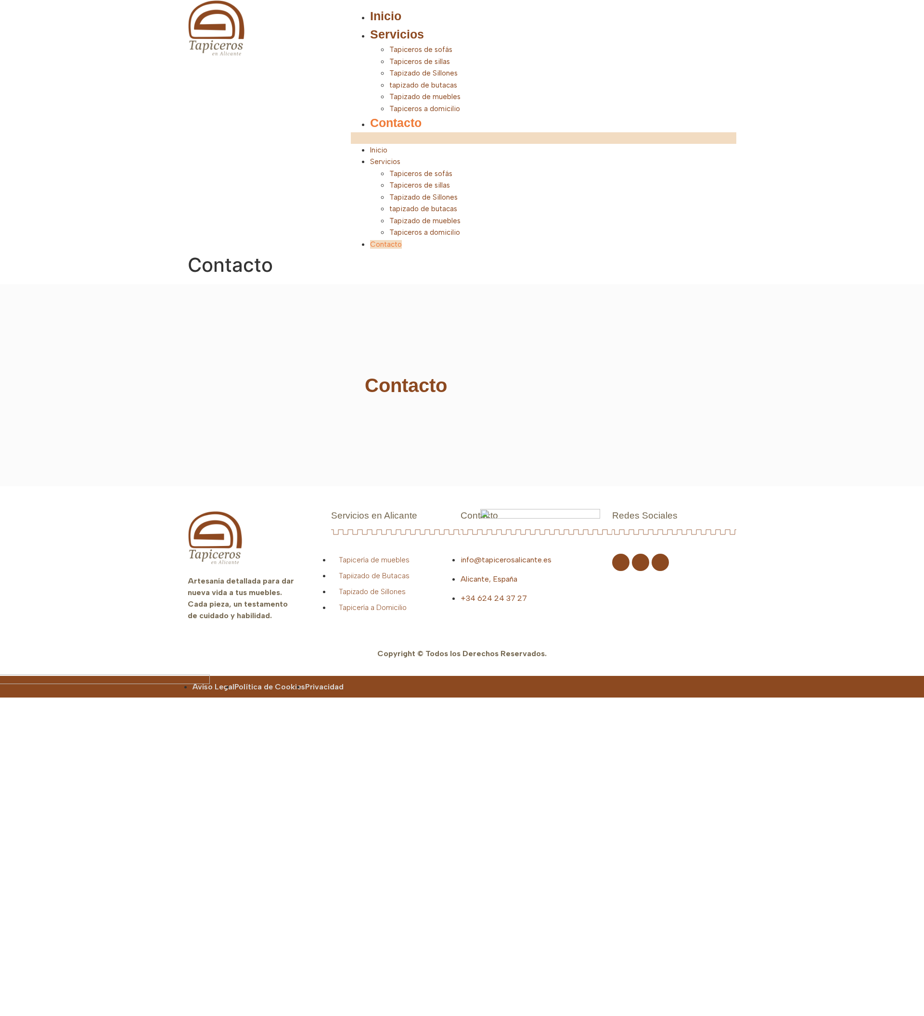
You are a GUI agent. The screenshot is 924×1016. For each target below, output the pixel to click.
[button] (543, 138)
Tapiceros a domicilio (424, 108)
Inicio (385, 16)
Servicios (397, 34)
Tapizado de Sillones (423, 73)
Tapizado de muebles (425, 96)
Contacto (396, 122)
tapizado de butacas (423, 85)
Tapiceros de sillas (419, 61)
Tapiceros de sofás (420, 49)
